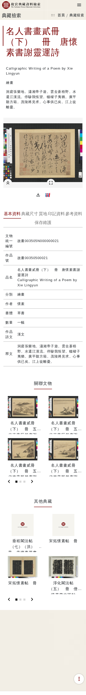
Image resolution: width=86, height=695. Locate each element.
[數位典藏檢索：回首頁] (21, 5)
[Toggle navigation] (79, 5)
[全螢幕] (51, 183)
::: (53, 15)
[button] (38, 195)
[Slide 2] (20, 482)
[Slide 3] (24, 482)
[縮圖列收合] (8, 183)
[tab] (12, 214)
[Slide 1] (16, 482)
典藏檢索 (76, 14)
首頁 (61, 14)
